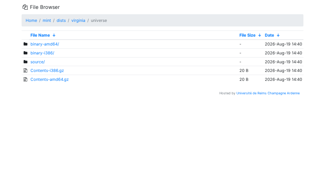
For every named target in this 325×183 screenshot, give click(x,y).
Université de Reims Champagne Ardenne (268, 93)
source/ (37, 61)
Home (31, 20)
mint (47, 20)
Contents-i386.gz (47, 70)
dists (61, 20)
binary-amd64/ (44, 44)
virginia (78, 20)
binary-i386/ (42, 52)
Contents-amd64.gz (49, 79)
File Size (247, 35)
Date (269, 35)
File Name (40, 35)
